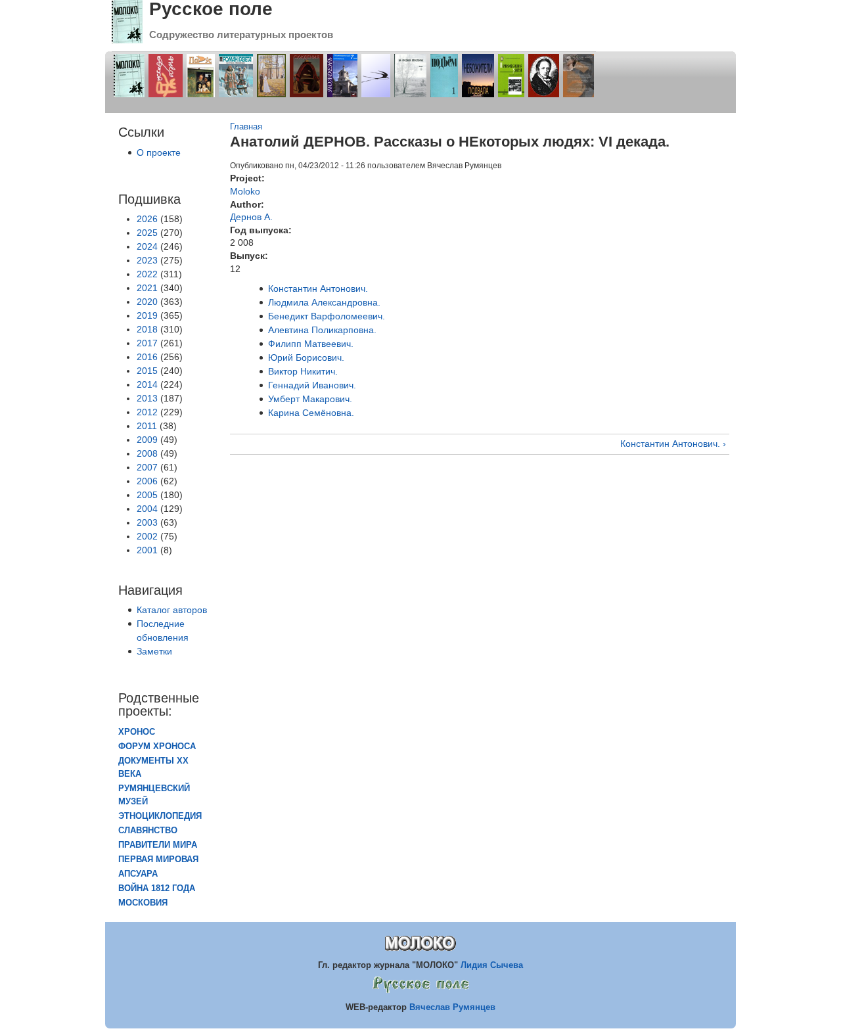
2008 (147, 453)
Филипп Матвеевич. (310, 343)
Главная (246, 126)
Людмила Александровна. (324, 302)
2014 (147, 384)
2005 (147, 495)
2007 (147, 467)
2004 (147, 508)
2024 (147, 246)
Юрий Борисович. (306, 357)
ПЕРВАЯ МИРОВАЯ (158, 859)
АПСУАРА (138, 874)
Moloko (245, 191)
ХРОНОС (136, 732)
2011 (147, 426)
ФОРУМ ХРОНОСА (157, 746)
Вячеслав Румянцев (452, 1007)
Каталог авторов (172, 610)
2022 (147, 274)
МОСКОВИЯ (143, 903)
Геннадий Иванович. (312, 385)
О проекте (159, 152)
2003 (147, 522)
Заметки (154, 651)
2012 (147, 412)
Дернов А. (251, 217)
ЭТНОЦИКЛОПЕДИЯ (160, 816)
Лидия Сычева (492, 965)
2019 (147, 315)
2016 (147, 357)
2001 (147, 550)
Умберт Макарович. (310, 399)
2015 (147, 370)
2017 (147, 343)
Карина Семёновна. (311, 412)
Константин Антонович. (318, 288)
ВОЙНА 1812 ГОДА (156, 888)
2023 (147, 260)
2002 (147, 536)
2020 (147, 301)
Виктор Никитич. (303, 371)
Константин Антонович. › (673, 443)
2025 (147, 232)
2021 (147, 288)
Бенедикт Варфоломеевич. (326, 316)
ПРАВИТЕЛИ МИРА (157, 845)
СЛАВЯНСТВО (147, 830)
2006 (147, 481)
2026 (147, 219)
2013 (147, 398)
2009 (147, 439)
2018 (147, 329)
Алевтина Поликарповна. (322, 330)
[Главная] (127, 40)
